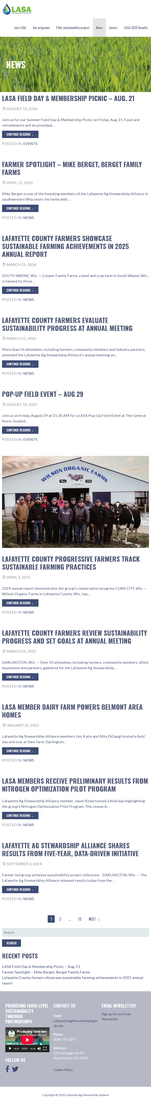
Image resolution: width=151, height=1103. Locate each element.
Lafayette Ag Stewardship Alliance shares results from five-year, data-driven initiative (70, 849)
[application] (27, 1039)
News (99, 27)
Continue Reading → (20, 134)
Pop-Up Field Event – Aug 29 (42, 394)
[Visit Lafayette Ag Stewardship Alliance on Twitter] (15, 1070)
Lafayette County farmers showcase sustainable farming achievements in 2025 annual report (65, 246)
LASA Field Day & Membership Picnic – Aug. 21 (68, 98)
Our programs (41, 27)
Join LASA (20, 27)
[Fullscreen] (45, 1048)
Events (113, 27)
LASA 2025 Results (136, 27)
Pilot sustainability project (72, 27)
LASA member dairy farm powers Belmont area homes (72, 710)
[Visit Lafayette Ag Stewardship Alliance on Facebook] (7, 1070)
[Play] (10, 1048)
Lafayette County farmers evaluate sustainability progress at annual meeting (67, 324)
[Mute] (39, 1048)
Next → (94, 919)
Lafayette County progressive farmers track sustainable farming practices (71, 562)
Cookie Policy (63, 1070)
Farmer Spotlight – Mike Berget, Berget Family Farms (72, 168)
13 (79, 919)
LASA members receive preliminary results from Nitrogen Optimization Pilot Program (75, 784)
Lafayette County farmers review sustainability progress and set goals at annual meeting (74, 636)
